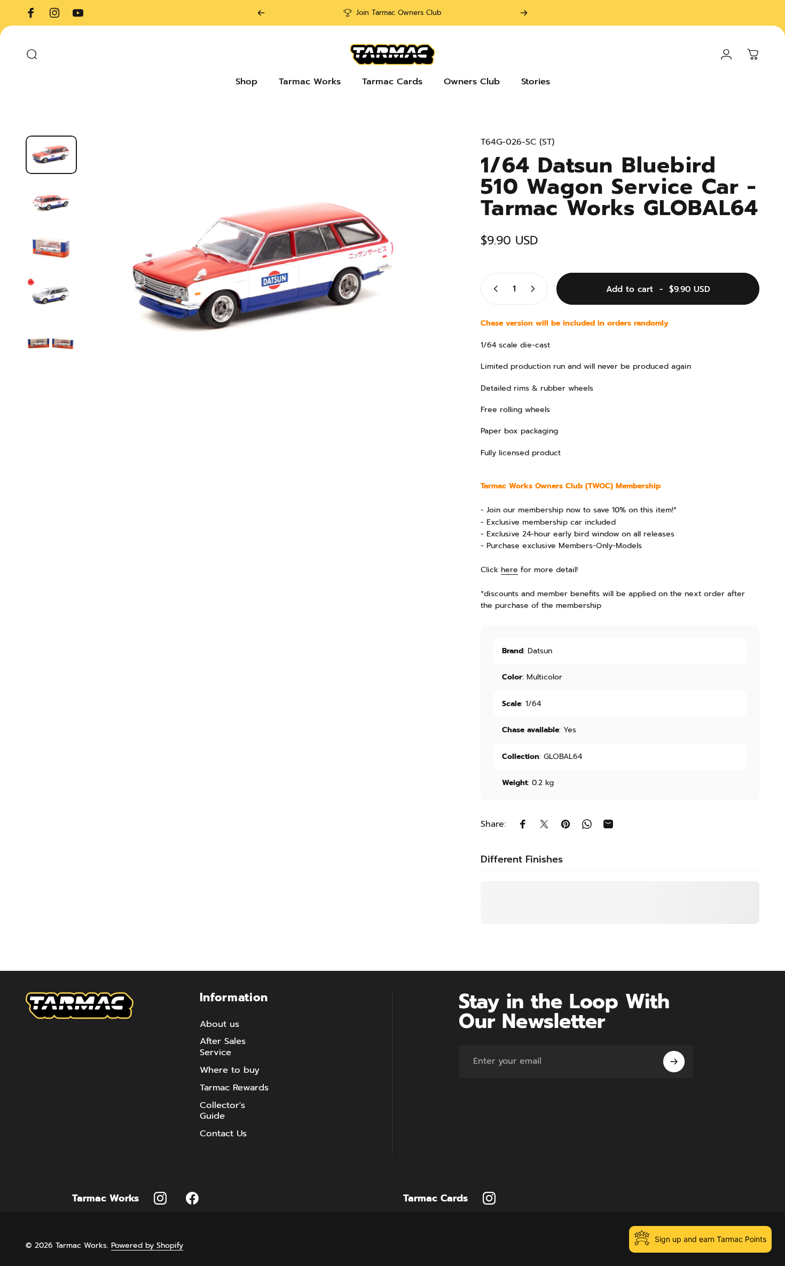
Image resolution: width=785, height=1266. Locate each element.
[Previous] (261, 13)
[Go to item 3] (51, 249)
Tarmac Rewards (234, 1088)
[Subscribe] (674, 1061)
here (509, 569)
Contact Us (223, 1134)
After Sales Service (223, 1047)
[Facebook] (192, 1198)
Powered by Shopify (147, 1245)
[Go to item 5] (51, 342)
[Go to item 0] (51, 155)
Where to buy (230, 1070)
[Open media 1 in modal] (264, 270)
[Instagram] (160, 1198)
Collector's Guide (222, 1111)
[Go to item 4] (51, 295)
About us (219, 1024)
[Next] (524, 13)
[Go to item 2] (51, 202)
